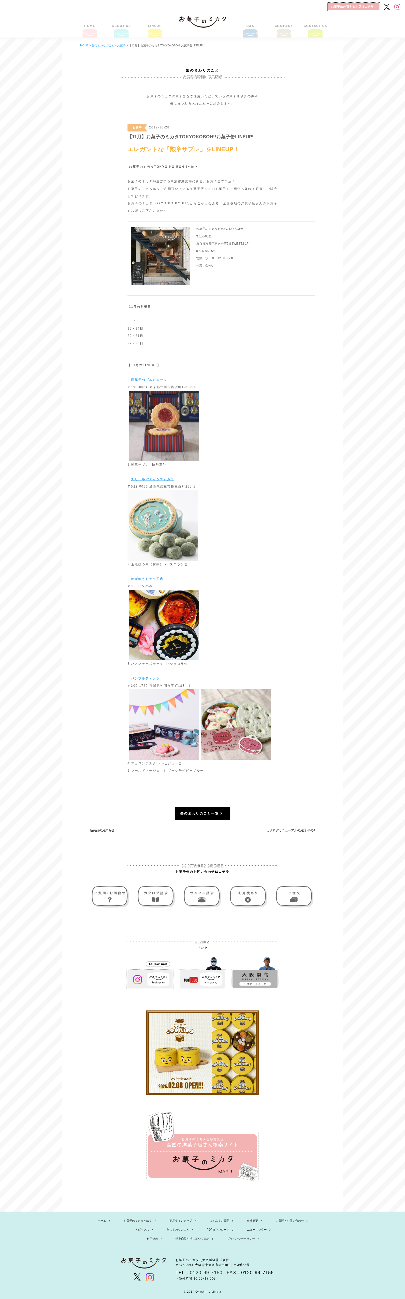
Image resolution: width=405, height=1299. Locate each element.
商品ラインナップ (154, 25)
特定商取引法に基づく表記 (192, 1238)
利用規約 (152, 1238)
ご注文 (293, 897)
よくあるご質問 (251, 25)
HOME (90, 25)
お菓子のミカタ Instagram (150, 973)
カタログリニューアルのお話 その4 (291, 830)
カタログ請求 (157, 897)
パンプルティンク (145, 678)
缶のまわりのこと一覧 (199, 813)
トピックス (142, 1229)
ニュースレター (257, 1229)
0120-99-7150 (206, 1272)
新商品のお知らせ (102, 830)
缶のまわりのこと (178, 1229)
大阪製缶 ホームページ (255, 973)
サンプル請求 (202, 897)
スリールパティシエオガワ (152, 479)
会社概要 (283, 25)
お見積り (248, 897)
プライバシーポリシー (241, 1238)
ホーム (102, 1220)
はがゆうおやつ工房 (147, 579)
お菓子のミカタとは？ (122, 25)
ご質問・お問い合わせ (315, 25)
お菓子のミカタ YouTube (202, 973)
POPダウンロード (218, 1229)
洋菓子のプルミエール (149, 380)
